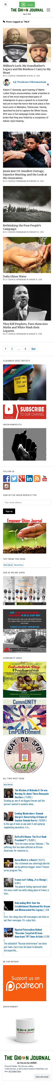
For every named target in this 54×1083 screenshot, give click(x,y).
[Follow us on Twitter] (14, 478)
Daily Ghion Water (14, 276)
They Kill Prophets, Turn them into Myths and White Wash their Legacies (25, 327)
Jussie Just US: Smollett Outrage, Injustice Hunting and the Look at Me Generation (25, 174)
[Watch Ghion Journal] (44, 478)
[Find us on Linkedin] (29, 478)
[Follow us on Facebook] (6, 478)
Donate (30, 5)
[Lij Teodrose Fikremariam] (6, 85)
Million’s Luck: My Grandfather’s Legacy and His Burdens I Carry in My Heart (27, 69)
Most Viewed (8, 565)
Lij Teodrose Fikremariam (29, 82)
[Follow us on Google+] (21, 478)
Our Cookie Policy (15, 1071)
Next (34, 348)
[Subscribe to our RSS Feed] (37, 478)
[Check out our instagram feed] (6, 486)
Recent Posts (18, 565)
